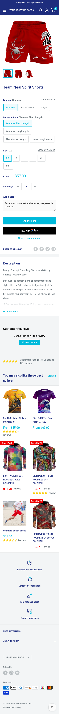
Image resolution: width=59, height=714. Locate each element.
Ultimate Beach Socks (14, 530)
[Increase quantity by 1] (34, 186)
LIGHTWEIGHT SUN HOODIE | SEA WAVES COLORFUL (44, 538)
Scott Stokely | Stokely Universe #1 (14, 420)
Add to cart (29, 220)
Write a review (29, 342)
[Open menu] (4, 10)
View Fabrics (48, 99)
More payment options (29, 238)
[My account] (46, 10)
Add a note (8, 196)
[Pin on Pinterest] (41, 248)
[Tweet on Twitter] (47, 248)
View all (52, 375)
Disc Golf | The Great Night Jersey (43, 420)
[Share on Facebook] (36, 248)
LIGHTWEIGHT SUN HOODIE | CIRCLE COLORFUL (13, 479)
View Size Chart (46, 150)
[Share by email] (53, 248)
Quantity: (8, 186)
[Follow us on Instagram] (11, 673)
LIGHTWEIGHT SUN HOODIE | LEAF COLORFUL (43, 479)
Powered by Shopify (12, 707)
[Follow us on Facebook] (5, 673)
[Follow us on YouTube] (17, 673)
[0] (53, 10)
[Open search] (40, 10)
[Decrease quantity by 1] (18, 186)
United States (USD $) (14, 657)
